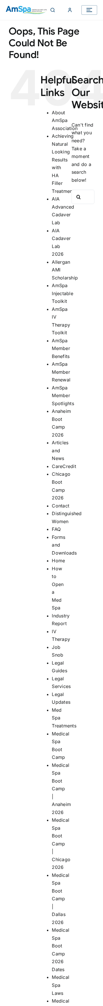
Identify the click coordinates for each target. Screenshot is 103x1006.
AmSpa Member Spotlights (63, 395)
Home (58, 560)
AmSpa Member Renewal (61, 372)
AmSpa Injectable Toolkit (62, 293)
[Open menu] (89, 10)
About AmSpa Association (65, 120)
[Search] (52, 10)
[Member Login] (70, 10)
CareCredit (64, 466)
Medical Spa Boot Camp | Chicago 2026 (61, 843)
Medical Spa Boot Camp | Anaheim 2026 (61, 788)
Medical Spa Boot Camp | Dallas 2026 (60, 898)
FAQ (56, 529)
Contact (60, 506)
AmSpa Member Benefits (61, 348)
